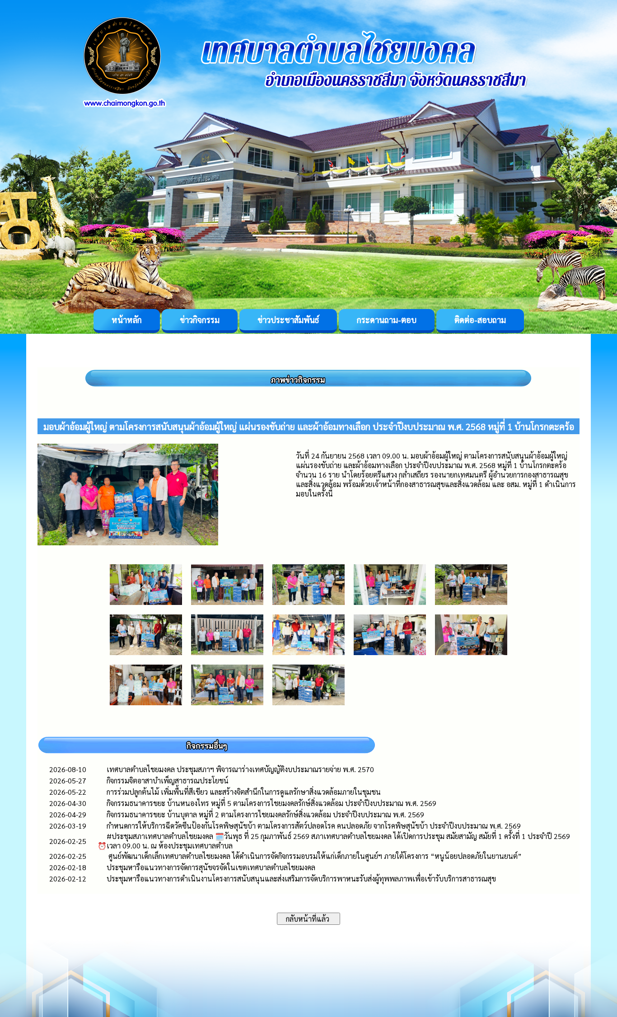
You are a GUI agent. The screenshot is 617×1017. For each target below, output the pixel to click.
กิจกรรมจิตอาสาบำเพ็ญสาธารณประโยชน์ (168, 780)
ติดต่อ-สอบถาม (480, 319)
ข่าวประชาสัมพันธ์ (288, 319)
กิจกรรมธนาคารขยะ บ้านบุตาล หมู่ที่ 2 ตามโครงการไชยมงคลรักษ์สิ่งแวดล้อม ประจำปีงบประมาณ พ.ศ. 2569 (265, 814)
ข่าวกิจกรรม (200, 319)
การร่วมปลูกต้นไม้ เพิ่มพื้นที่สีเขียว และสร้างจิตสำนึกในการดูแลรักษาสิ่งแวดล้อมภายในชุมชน (244, 792)
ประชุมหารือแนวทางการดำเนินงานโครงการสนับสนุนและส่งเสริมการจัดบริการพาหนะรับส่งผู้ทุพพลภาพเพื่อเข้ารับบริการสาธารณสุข (301, 878)
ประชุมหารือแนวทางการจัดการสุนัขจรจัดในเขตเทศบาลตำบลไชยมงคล (211, 867)
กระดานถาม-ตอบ (386, 319)
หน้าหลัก (127, 319)
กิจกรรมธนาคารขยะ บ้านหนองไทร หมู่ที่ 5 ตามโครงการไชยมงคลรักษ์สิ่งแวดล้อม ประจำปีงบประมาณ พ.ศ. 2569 (271, 803)
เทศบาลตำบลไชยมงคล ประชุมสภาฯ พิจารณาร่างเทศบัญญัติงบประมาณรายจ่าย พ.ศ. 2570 (240, 769)
